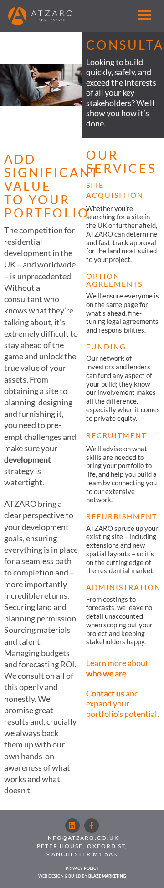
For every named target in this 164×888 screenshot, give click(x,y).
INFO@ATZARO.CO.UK (82, 837)
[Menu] (144, 14)
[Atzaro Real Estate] (40, 21)
